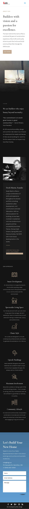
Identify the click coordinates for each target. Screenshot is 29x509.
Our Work (7, 51)
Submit (23, 494)
